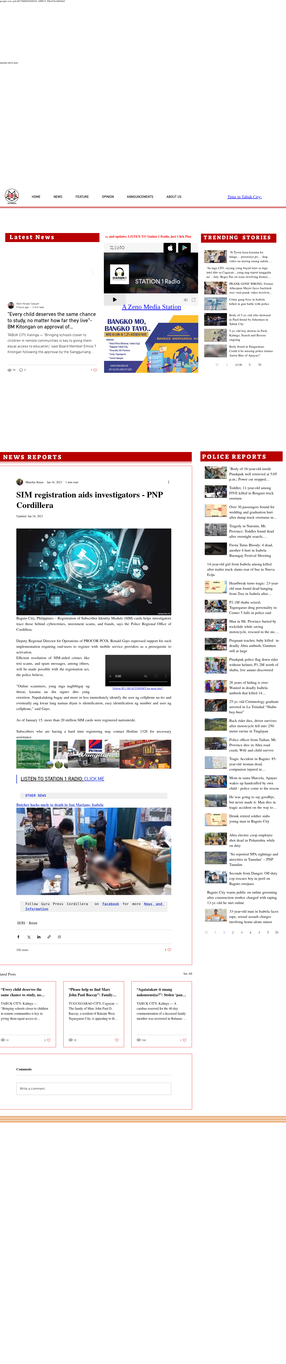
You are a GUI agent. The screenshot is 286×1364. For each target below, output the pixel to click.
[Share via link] (49, 937)
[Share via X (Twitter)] (29, 937)
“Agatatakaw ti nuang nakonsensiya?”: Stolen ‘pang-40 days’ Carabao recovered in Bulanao (161, 992)
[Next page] (250, 364)
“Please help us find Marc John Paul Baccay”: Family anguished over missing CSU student (92, 992)
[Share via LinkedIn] (39, 937)
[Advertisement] (125, 32)
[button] (151, 344)
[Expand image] (42, 754)
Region (33, 923)
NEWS (21, 923)
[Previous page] (227, 364)
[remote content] (134, 672)
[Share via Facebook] (18, 937)
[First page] (217, 364)
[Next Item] (93, 272)
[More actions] (168, 481)
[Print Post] (59, 937)
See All (187, 973)
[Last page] (260, 364)
